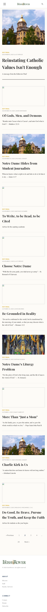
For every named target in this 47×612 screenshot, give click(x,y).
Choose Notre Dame (16, 266)
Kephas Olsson (20, 359)
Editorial (5, 52)
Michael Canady (21, 158)
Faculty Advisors (7, 587)
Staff (3, 584)
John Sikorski (19, 309)
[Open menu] (4, 4)
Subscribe (5, 606)
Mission (4, 580)
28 (19, 542)
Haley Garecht (19, 412)
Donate (4, 603)
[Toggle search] (42, 4)
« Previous (10, 535)
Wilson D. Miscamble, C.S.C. (24, 507)
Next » (26, 542)
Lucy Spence (19, 54)
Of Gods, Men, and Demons (22, 115)
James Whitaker (21, 111)
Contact (4, 600)
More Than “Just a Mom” (20, 417)
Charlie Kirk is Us (15, 464)
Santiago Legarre (21, 211)
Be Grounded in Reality (19, 313)
